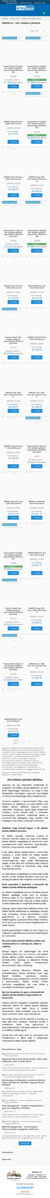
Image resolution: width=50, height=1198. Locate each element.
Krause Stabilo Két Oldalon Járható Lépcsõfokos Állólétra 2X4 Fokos (13, 611)
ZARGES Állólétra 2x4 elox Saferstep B (37, 554)
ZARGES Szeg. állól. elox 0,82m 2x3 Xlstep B (37, 179)
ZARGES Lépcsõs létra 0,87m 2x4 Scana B (13, 178)
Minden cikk (25, 1143)
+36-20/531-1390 (39, 3)
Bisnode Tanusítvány (25, 1184)
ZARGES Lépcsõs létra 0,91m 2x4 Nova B (36, 338)
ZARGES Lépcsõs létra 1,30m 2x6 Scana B (13, 502)
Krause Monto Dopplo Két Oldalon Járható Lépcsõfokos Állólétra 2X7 (13, 556)
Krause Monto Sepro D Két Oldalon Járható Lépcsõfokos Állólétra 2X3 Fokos (13, 233)
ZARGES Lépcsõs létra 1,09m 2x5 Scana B (13, 287)
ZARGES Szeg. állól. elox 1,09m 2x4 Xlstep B (13, 394)
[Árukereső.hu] (25, 1188)
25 (44, 31)
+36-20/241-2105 (26, 3)
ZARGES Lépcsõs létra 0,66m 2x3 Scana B (13, 122)
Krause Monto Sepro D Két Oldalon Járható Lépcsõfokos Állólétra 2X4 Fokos (36, 449)
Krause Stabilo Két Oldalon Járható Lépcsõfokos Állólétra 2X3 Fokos (13, 340)
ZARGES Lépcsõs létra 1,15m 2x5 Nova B (13, 447)
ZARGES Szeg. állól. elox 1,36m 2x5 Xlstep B (37, 610)
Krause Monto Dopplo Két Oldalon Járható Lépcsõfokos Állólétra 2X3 (13, 69)
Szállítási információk (9, 1)
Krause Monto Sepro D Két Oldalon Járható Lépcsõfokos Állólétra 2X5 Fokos (13, 667)
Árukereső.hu (25, 1192)
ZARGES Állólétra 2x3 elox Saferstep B (37, 287)
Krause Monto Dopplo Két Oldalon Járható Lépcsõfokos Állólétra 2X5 (36, 124)
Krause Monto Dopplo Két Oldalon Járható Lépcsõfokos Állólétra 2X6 (36, 233)
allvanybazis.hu (27, 1194)
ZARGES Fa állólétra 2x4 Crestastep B (36, 502)
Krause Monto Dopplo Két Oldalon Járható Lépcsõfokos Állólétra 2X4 (36, 69)
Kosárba (14, 86)
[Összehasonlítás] (12, 63)
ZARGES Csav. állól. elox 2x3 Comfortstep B (36, 394)
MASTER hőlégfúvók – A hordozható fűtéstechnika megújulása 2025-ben (20, 1127)
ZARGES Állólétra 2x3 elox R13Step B (13, 720)
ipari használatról (27, 954)
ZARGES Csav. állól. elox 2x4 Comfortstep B (36, 666)
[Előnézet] (14, 63)
